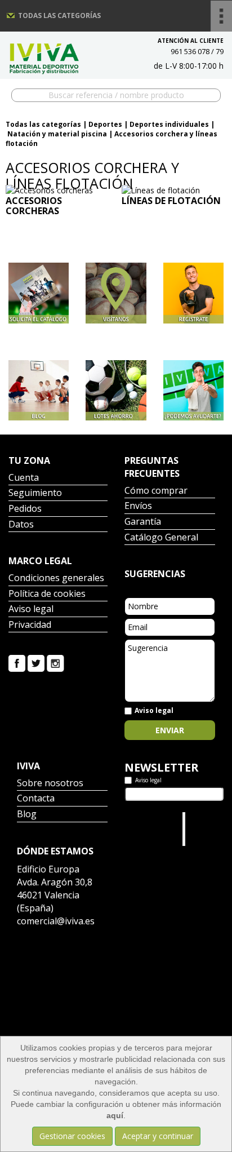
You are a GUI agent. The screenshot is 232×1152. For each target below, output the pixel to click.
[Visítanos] (116, 293)
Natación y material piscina (57, 134)
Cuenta (23, 478)
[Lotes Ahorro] (116, 390)
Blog (27, 814)
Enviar (169, 730)
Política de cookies (47, 594)
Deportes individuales (169, 124)
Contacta (36, 799)
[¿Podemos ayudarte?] (193, 390)
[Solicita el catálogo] (38, 293)
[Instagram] (55, 662)
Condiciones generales (56, 578)
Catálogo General (161, 538)
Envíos (138, 506)
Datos (21, 525)
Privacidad (29, 625)
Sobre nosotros (50, 783)
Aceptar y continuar (157, 1136)
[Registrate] (193, 293)
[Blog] (38, 390)
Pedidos (25, 509)
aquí (114, 1115)
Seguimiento (35, 493)
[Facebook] (16, 662)
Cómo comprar (156, 491)
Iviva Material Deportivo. (204, 828)
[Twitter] (36, 662)
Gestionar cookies (72, 1136)
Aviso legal (30, 609)
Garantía (142, 522)
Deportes (105, 124)
